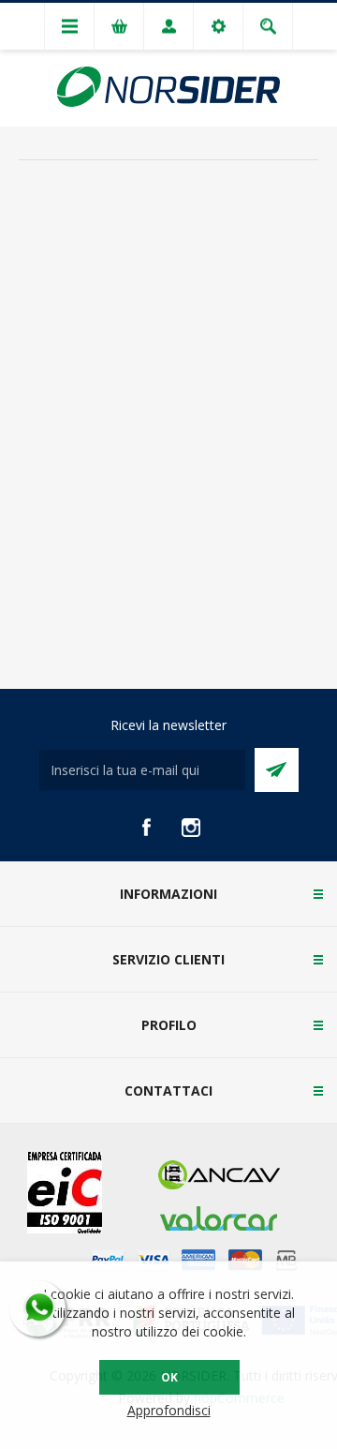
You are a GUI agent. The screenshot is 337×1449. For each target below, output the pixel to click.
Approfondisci (169, 1410)
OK (169, 1377)
